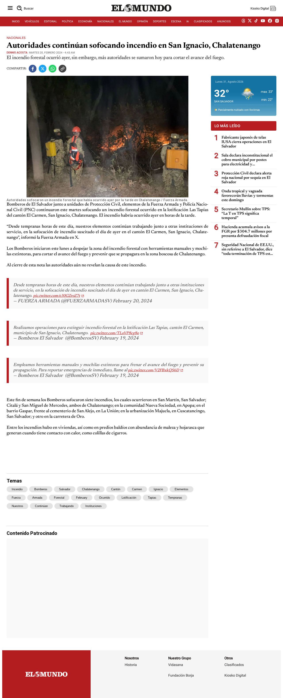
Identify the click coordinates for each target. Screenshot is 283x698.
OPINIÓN (142, 21)
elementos (181, 489)
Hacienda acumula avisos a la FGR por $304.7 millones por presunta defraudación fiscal (247, 231)
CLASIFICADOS (203, 21)
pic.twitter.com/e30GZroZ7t (56, 296)
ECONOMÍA (85, 21)
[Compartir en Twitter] (42, 68)
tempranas (175, 497)
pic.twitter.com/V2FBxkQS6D (153, 370)
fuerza (16, 497)
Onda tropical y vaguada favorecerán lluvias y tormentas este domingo (247, 195)
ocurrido (104, 497)
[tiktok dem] (256, 21)
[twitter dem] (250, 21)
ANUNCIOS (224, 21)
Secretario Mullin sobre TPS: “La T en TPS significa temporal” (246, 213)
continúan (41, 506)
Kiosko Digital (235, 675)
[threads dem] (243, 21)
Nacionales (16, 38)
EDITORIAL (50, 21)
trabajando (66, 506)
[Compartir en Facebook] (32, 68)
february (81, 497)
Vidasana (175, 665)
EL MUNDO (125, 21)
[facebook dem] (269, 21)
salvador (64, 489)
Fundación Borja (181, 675)
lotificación (129, 497)
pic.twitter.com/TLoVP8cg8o (114, 333)
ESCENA (176, 21)
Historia (131, 665)
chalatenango (90, 489)
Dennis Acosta (17, 52)
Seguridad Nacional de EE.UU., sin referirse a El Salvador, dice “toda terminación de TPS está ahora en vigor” (248, 249)
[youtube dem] (262, 21)
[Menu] (10, 8)
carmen (137, 489)
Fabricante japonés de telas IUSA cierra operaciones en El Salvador (246, 142)
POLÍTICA (67, 21)
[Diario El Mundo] (141, 12)
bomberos (40, 489)
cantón (115, 489)
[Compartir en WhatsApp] (52, 68)
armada (37, 497)
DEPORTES (159, 21)
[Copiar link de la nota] (62, 68)
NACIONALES (105, 21)
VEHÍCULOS (32, 21)
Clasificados (234, 665)
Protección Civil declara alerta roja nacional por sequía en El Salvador (247, 178)
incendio (17, 489)
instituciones (93, 506)
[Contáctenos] (181, 688)
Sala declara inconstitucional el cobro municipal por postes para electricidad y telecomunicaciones (247, 160)
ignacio (158, 489)
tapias (152, 497)
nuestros (17, 506)
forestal (59, 497)
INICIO (16, 21)
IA (187, 21)
